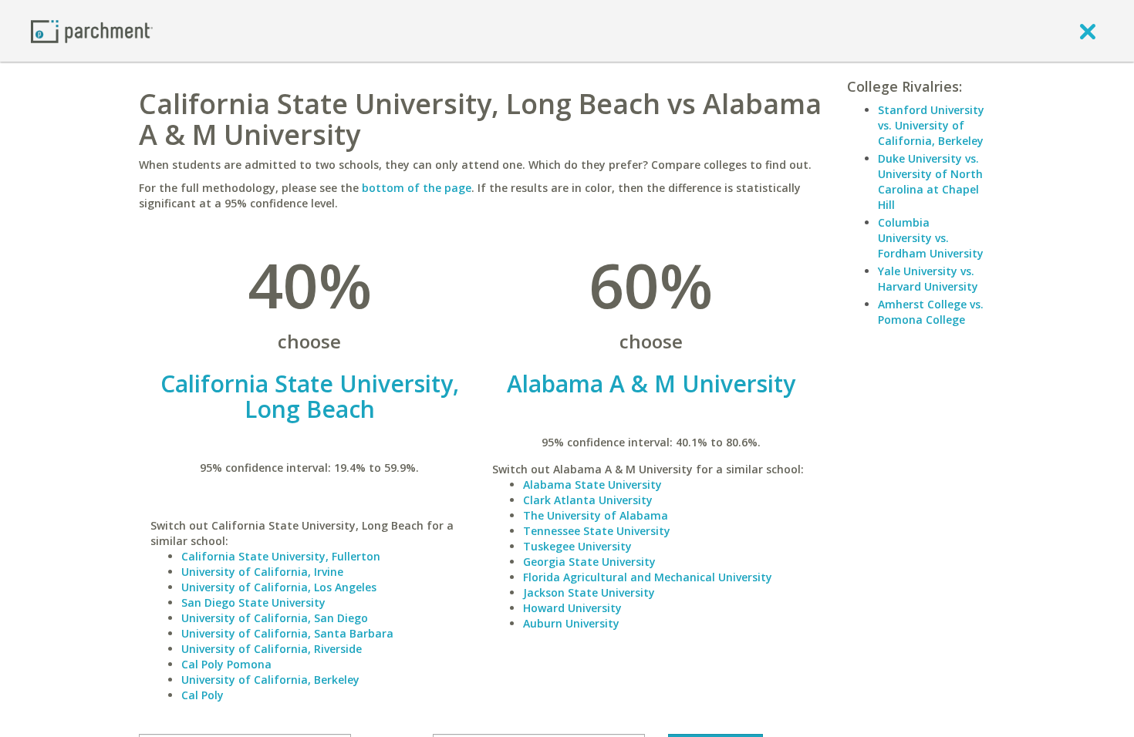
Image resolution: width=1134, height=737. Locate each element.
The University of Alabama (595, 515)
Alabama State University (592, 484)
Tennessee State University (596, 530)
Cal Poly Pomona (226, 664)
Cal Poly (202, 695)
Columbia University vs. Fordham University (931, 238)
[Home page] (92, 30)
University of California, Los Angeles (278, 587)
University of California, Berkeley (270, 679)
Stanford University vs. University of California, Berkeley (931, 125)
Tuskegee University (577, 546)
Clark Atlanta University (588, 500)
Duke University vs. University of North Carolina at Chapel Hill (930, 181)
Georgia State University (589, 561)
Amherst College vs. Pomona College (931, 312)
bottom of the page (416, 187)
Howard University (572, 608)
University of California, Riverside (271, 648)
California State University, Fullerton (280, 556)
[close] (1087, 31)
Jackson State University (589, 592)
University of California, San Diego (274, 618)
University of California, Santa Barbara (287, 633)
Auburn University (571, 623)
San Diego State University (253, 602)
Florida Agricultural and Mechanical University (647, 577)
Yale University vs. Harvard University (928, 279)
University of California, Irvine (262, 571)
